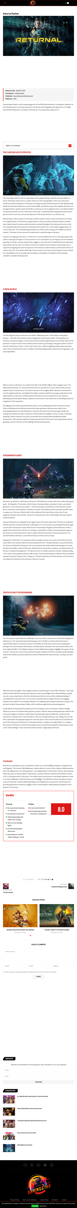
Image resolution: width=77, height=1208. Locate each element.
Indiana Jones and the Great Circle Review (20, 930)
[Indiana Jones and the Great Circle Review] (20, 915)
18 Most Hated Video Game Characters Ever (29, 1108)
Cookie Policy (44, 1200)
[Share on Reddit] (48, 879)
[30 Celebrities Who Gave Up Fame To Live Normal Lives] (9, 1099)
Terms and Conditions (29, 1200)
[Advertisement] (38, 73)
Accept (35, 1206)
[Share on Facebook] (42, 879)
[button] (5, 920)
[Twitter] (32, 1165)
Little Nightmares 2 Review (24, 1145)
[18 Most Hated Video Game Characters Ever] (9, 1112)
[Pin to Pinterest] (46, 879)
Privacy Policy (14, 1200)
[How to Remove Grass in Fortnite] (9, 1136)
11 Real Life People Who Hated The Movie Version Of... (32, 1121)
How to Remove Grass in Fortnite (26, 1133)
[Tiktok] (52, 1165)
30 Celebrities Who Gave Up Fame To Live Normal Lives (32, 1096)
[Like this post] (40, 879)
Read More (43, 1206)
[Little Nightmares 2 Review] (9, 1148)
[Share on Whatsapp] (50, 879)
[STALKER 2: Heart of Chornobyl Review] (57, 915)
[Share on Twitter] (44, 879)
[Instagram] (38, 1165)
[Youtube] (45, 1165)
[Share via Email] (52, 879)
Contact (64, 1200)
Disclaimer (55, 1200)
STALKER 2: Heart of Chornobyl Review (57, 930)
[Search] (63, 3)
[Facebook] (25, 1165)
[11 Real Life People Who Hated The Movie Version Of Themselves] (9, 1124)
